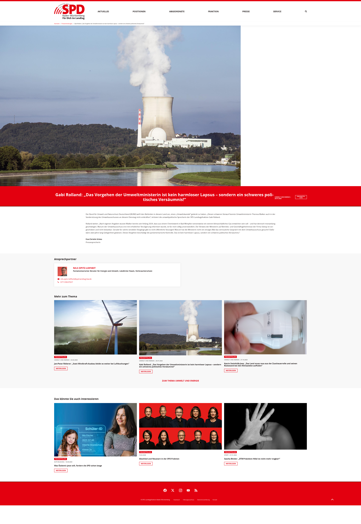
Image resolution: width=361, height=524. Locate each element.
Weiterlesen (61, 368)
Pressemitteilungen (66, 23)
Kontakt (215, 500)
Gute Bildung (59, 462)
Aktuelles (103, 11)
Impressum (176, 500)
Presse (246, 11)
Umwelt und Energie (282, 197)
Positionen (139, 11)
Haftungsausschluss (188, 500)
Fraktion (213, 11)
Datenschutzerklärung (203, 500)
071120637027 (66, 282)
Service (277, 11)
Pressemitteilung (301, 197)
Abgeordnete (176, 11)
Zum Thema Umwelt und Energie (180, 381)
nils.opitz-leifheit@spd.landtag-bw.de (76, 279)
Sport (226, 455)
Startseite (57, 23)
